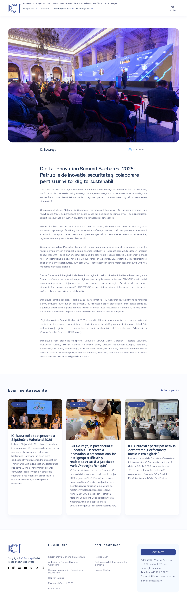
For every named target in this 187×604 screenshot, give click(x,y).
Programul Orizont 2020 (60, 583)
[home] (14, 8)
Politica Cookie (103, 570)
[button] (30, 8)
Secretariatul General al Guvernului (66, 557)
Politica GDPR (102, 557)
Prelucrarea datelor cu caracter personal (111, 563)
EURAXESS (54, 588)
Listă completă (169, 390)
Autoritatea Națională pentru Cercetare (63, 563)
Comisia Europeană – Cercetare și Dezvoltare (65, 571)
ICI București (27, 558)
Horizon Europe (56, 578)
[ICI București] (14, 548)
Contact (158, 552)
